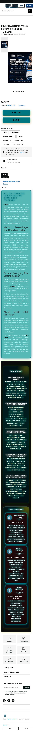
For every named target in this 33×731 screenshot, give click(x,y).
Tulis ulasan (21, 105)
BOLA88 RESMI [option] (7, 140)
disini (21, 152)
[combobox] (16, 11)
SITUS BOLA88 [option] (18, 140)
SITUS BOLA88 (24, 661)
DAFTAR (16, 113)
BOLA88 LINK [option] (6, 145)
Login (21, 6)
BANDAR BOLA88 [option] (18, 145)
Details (4, 188)
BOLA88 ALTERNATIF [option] (8, 136)
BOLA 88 (23, 651)
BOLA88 (9, 641)
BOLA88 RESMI (9, 661)
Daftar (29, 6)
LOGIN (16, 120)
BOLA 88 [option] (20, 136)
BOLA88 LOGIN (24, 641)
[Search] (30, 11)
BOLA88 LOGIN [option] (15, 132)
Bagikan (5, 184)
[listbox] (16, 138)
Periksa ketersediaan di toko (11, 181)
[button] (9, 62)
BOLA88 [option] (5, 132)
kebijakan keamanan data (18, 693)
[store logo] (12, 6)
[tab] (16, 188)
